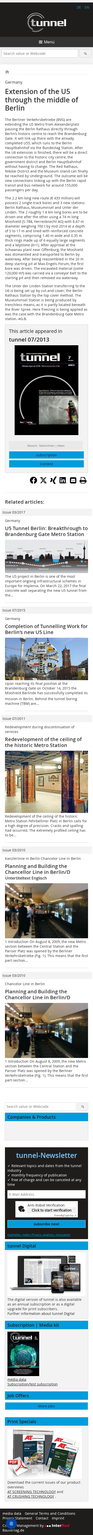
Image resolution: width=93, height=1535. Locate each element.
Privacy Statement (17, 1518)
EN (87, 7)
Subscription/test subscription (32, 1384)
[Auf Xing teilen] (53, 482)
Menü (49, 42)
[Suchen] (85, 53)
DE (79, 7)
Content (46, 463)
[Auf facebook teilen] (33, 482)
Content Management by (23, 1525)
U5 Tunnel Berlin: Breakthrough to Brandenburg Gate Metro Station (46, 531)
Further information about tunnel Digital (41, 1313)
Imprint (58, 1518)
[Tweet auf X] (43, 482)
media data (16, 1379)
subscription (46, 455)
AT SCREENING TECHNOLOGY (31, 1491)
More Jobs (46, 1406)
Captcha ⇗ (65, 1215)
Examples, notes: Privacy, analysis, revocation (38, 1235)
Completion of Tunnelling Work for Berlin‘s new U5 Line (46, 629)
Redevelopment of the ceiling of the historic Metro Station (43, 742)
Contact (42, 1518)
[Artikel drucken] (83, 480)
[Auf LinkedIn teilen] (63, 482)
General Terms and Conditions (50, 1513)
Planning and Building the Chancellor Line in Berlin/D (37, 869)
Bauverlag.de (13, 1530)
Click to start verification (52, 1210)
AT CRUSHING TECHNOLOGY (30, 1496)
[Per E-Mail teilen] (73, 480)
